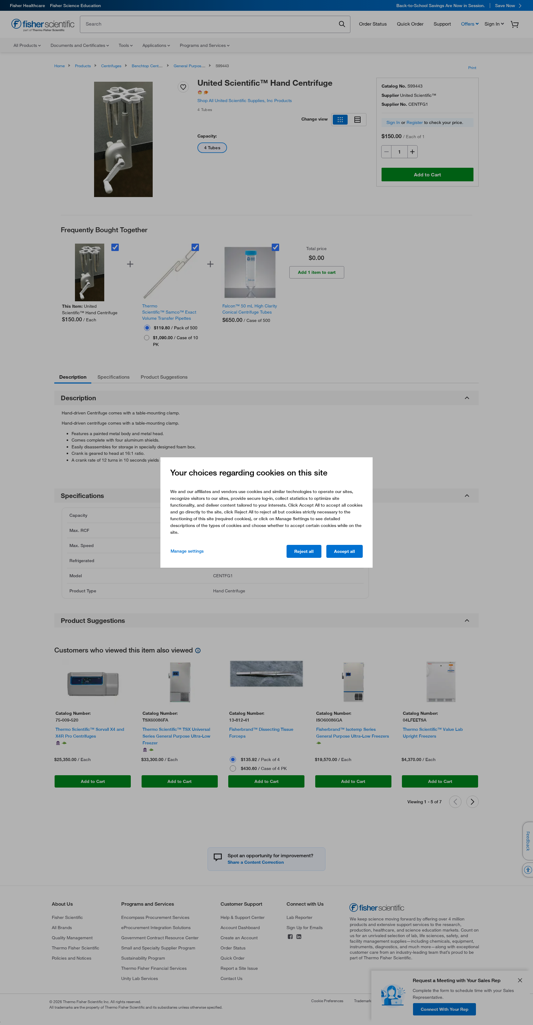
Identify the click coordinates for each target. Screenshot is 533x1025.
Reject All (304, 551)
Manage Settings (187, 551)
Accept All (344, 551)
